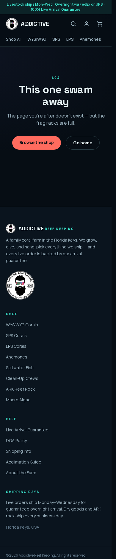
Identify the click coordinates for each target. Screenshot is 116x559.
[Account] (87, 24)
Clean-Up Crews (22, 378)
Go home (82, 142)
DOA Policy (16, 440)
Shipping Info (18, 451)
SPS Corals (16, 335)
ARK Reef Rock (20, 389)
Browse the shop (36, 142)
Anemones (90, 39)
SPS (56, 39)
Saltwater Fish (20, 367)
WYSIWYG (36, 39)
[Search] (73, 24)
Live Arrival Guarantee (27, 430)
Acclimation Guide (23, 462)
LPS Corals (16, 346)
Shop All (13, 39)
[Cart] (100, 24)
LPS (70, 39)
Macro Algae (18, 400)
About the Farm (21, 472)
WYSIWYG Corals (22, 325)
